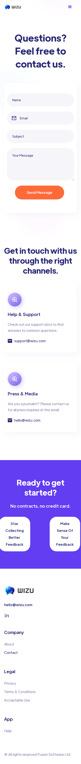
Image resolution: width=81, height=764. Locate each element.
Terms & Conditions (20, 691)
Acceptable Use (17, 700)
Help (8, 731)
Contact (11, 652)
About (9, 644)
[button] (72, 7)
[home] (16, 7)
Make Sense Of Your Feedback (65, 534)
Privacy (10, 683)
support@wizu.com (30, 341)
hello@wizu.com (27, 420)
